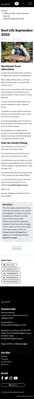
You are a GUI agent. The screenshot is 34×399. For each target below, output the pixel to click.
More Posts (17, 248)
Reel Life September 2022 (13, 19)
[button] (30, 3)
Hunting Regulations (12, 277)
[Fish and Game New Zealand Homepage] (6, 3)
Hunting (4, 359)
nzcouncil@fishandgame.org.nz (18, 333)
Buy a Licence (11, 265)
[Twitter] (6, 379)
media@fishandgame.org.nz (12, 338)
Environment (6, 362)
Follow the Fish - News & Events (16, 13)
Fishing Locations (11, 269)
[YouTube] (16, 379)
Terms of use (29, 396)
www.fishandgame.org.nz (18, 185)
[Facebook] (2, 379)
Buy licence (13, 385)
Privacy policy (21, 396)
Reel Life (6, 16)
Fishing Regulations (12, 273)
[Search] (23, 3)
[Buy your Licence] (17, 3)
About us (4, 364)
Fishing (4, 11)
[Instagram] (10, 379)
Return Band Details (12, 281)
